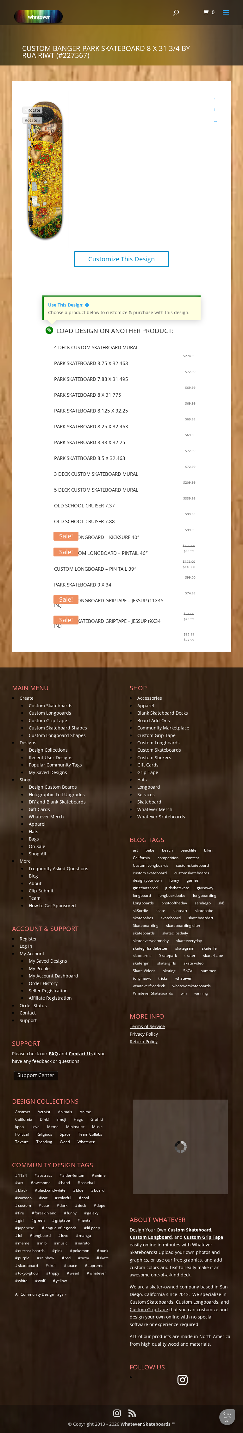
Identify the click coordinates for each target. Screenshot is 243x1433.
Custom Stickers (154, 757)
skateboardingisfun (183, 925)
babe (150, 850)
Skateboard (149, 802)
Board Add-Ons (153, 720)
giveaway (205, 887)
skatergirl (141, 963)
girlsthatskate (177, 887)
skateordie (142, 955)
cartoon (25, 1197)
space (72, 1265)
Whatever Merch (46, 817)
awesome (42, 1182)
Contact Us (81, 1053)
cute (45, 1205)
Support (28, 1020)
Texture (22, 1142)
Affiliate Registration (50, 998)
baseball (87, 1182)
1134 (22, 1175)
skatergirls (166, 963)
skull (52, 1265)
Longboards (143, 903)
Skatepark (168, 955)
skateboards (144, 933)
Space (65, 1134)
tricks (163, 978)
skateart (180, 910)
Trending (44, 1142)
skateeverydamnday (151, 940)
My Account (32, 954)
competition (168, 857)
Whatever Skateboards (161, 817)
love (64, 1235)
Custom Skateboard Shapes (58, 728)
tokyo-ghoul (28, 1273)
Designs (28, 743)
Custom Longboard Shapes (57, 735)
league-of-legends (61, 1228)
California (141, 857)
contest (192, 857)
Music (97, 1126)
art (135, 850)
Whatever (86, 1142)
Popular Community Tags (55, 765)
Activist (44, 1111)
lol (20, 1235)
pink (58, 1250)
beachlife (188, 850)
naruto (84, 1243)
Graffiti (96, 1119)
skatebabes (143, 918)
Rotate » (32, 120)
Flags (78, 1119)
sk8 (221, 903)
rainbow (47, 1258)
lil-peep (93, 1228)
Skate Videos (144, 970)
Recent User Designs (50, 757)
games (193, 880)
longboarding (204, 895)
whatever (183, 978)
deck (82, 1205)
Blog (33, 876)
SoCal (188, 970)
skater (190, 955)
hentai (85, 1220)
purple (23, 1258)
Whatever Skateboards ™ (148, 1424)
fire (21, 1213)
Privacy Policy (144, 1034)
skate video (193, 963)
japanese (26, 1228)
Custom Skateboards (50, 706)
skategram (184, 948)
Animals (65, 1111)
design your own (147, 880)
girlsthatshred (145, 887)
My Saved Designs (48, 772)
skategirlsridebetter (150, 948)
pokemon (81, 1250)
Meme (53, 1126)
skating (169, 970)
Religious (44, 1134)
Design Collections (48, 750)
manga (85, 1235)
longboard (142, 895)
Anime (85, 1111)
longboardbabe (172, 895)
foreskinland (45, 1213)
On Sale (37, 846)
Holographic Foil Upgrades (57, 794)
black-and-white (51, 1190)
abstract (44, 1175)
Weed (65, 1142)
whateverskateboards (191, 986)
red (68, 1258)
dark (63, 1205)
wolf (41, 1280)
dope (101, 1205)
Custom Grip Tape (48, 720)
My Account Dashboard (53, 976)
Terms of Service (147, 1026)
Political (22, 1134)
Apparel (37, 824)
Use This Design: (68, 305)
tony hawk (142, 978)
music (62, 1243)
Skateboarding (146, 925)
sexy (85, 1258)
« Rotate (32, 110)
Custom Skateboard (189, 1229)
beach (167, 850)
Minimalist (75, 1126)
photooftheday (174, 903)
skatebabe (204, 910)
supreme (95, 1265)
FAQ (53, 1053)
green (39, 1220)
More (25, 861)
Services (146, 794)
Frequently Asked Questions (58, 868)
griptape (62, 1220)
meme (23, 1243)
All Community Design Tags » (40, 1294)
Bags (34, 839)
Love (35, 1126)
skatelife (209, 948)
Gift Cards (39, 809)
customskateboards (191, 873)
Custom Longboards (50, 713)
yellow (61, 1280)
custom (24, 1205)
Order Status (33, 1005)
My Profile (39, 968)
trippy (54, 1273)
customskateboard (192, 865)
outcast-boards (31, 1250)
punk (104, 1250)
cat (44, 1197)
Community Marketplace (163, 728)
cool (85, 1197)
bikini (208, 850)
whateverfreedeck (149, 986)
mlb (43, 1243)
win (184, 993)
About (35, 883)
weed (74, 1273)
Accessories (149, 698)
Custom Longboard (151, 1237)
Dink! (44, 1119)
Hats (33, 831)
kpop (19, 1126)
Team (34, 898)
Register (28, 939)
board (99, 1190)
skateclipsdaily (175, 933)
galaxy (92, 1213)
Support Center (35, 1075)
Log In (26, 946)
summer (208, 970)
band (65, 1182)
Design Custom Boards (53, 787)
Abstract (22, 1111)
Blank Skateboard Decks (162, 713)
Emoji (61, 1119)
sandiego (203, 903)
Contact (28, 1013)
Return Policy (144, 1041)
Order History (43, 983)
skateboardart (200, 918)
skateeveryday (189, 940)
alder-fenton (73, 1175)
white (23, 1280)
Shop (25, 780)
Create (27, 698)
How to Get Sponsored (52, 906)
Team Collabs (90, 1134)
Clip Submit (41, 891)
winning (201, 993)
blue (80, 1190)
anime (100, 1175)
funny (174, 880)
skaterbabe (213, 955)
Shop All (37, 854)
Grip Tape (147, 772)
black (22, 1190)
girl (21, 1220)
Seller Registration (48, 991)
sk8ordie (140, 910)
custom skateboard (150, 873)
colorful (64, 1197)
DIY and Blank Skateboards (57, 802)
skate (160, 910)
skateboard (171, 918)
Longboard (148, 787)
